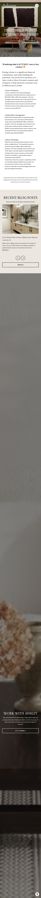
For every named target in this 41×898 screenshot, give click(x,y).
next (23, 258)
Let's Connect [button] (20, 730)
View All (20, 265)
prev (18, 258)
